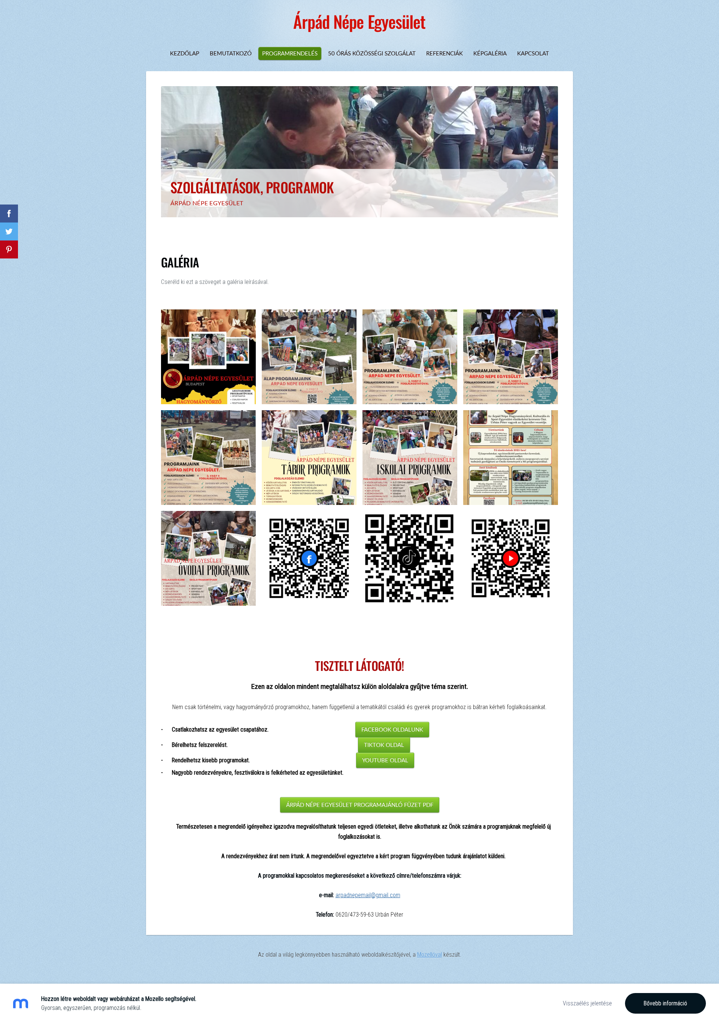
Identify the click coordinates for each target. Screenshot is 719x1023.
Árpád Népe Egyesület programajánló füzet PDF (359, 804)
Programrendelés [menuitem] (290, 53)
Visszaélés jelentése (587, 1003)
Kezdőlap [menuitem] (184, 53)
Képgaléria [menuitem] (490, 53)
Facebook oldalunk (392, 729)
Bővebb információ (665, 1003)
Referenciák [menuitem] (444, 53)
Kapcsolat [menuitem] (533, 53)
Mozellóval (429, 954)
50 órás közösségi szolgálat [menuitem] (372, 53)
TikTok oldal (384, 744)
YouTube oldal (385, 760)
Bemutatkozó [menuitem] (231, 53)
